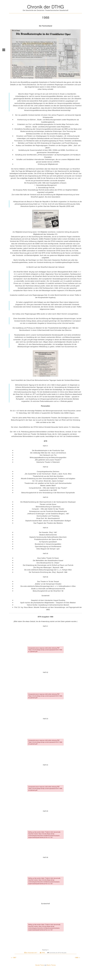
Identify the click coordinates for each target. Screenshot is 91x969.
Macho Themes (51, 965)
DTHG (43, 952)
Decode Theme (39, 965)
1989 (76, 957)
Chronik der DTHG (45, 6)
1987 (14, 957)
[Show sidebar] (3, 49)
